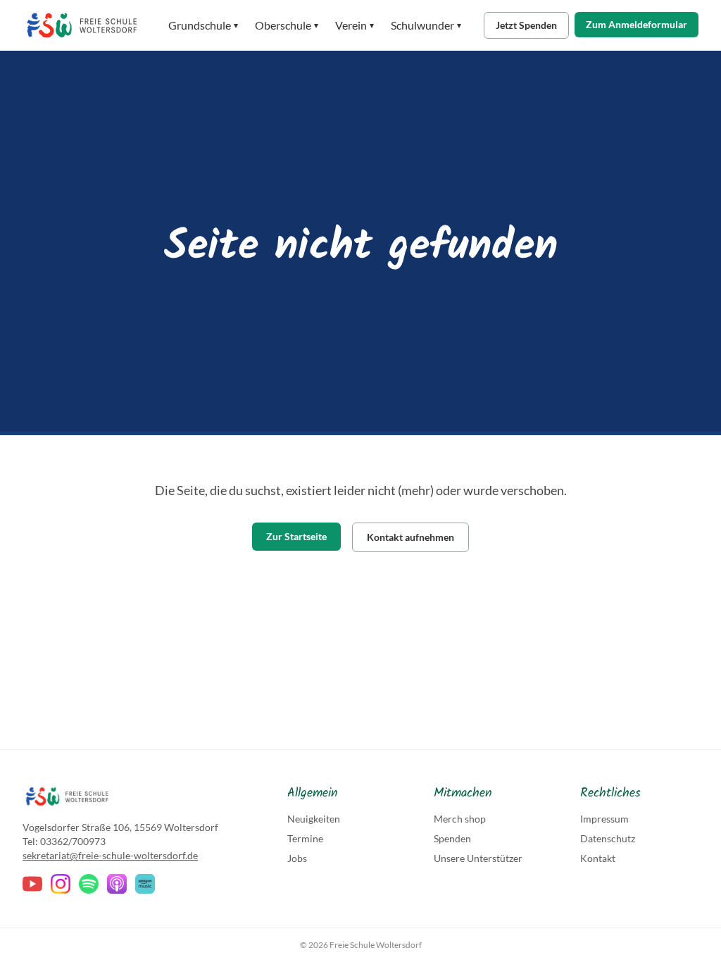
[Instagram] (60, 884)
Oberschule (286, 25)
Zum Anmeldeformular (636, 24)
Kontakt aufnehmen (410, 537)
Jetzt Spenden (526, 25)
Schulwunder (426, 25)
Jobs (297, 858)
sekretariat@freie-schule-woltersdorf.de (110, 855)
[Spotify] (89, 884)
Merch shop (460, 819)
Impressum (604, 819)
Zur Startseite (296, 536)
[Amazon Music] (145, 884)
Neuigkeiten (313, 819)
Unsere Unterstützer (478, 858)
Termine (305, 838)
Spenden (452, 838)
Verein (354, 25)
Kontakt (597, 858)
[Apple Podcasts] (117, 884)
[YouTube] (32, 884)
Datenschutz (607, 838)
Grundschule (203, 25)
